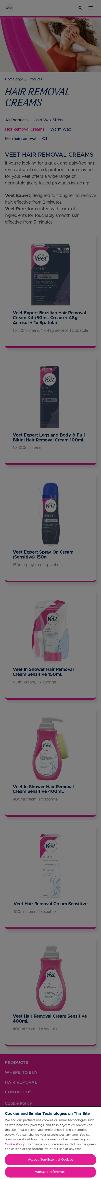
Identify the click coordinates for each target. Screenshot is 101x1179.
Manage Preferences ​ (50, 1172)
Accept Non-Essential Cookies (50, 1159)
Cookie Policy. (15, 1144)
